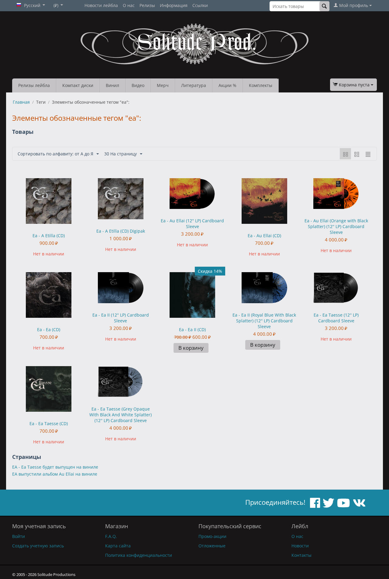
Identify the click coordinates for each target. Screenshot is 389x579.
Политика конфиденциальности (138, 555)
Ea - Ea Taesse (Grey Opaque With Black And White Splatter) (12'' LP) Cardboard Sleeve (120, 414)
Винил (112, 85)
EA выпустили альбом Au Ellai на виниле (54, 474)
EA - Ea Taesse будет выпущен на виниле (55, 467)
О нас (129, 5)
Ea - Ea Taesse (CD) (48, 423)
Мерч (163, 85)
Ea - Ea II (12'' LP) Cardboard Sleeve (120, 318)
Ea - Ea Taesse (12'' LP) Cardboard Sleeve (336, 318)
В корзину (191, 347)
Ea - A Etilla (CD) (49, 235)
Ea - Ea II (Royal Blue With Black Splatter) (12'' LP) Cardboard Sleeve (264, 320)
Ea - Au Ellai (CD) (264, 235)
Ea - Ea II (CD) (192, 329)
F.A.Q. (111, 536)
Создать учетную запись (38, 546)
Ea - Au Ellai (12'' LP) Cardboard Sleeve (192, 223)
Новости (300, 546)
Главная (21, 102)
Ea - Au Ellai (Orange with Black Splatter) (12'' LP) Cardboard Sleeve (336, 226)
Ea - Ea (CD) (48, 329)
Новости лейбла (101, 5)
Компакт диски (77, 85)
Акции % (227, 85)
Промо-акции (212, 536)
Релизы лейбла (34, 85)
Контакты (301, 555)
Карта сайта (118, 546)
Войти (18, 536)
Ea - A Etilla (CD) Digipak (120, 231)
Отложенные (211, 546)
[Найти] (324, 6)
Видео (138, 85)
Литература (193, 85)
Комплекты (260, 85)
